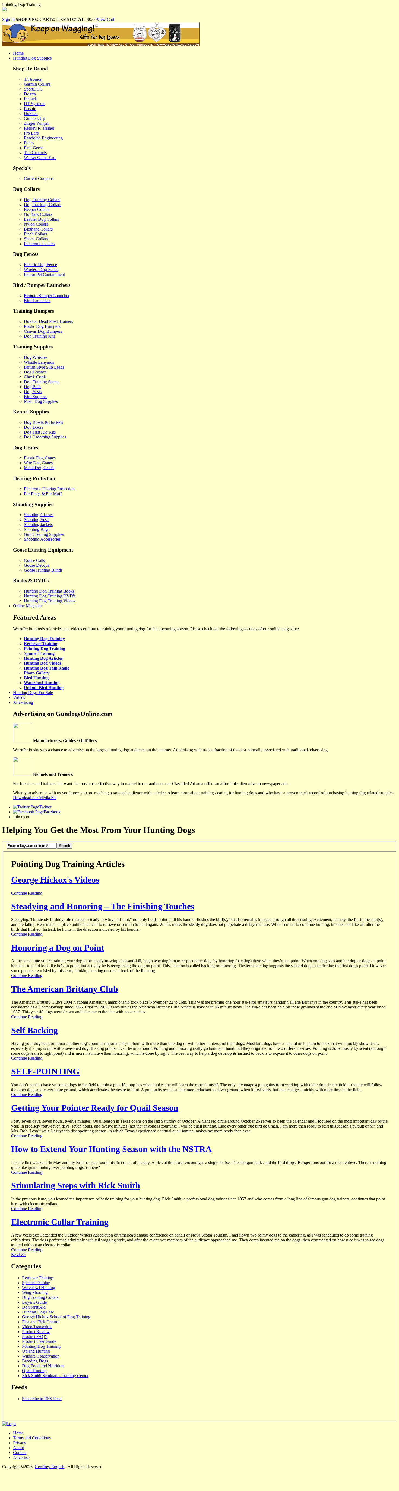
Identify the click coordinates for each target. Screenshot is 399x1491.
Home (18, 53)
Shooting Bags (36, 529)
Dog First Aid (34, 1307)
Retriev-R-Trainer (39, 128)
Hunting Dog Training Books (49, 591)
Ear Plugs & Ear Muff (43, 493)
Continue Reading (26, 893)
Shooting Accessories (42, 539)
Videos (19, 697)
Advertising (23, 702)
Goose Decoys (36, 565)
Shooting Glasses (38, 514)
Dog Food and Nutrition (43, 1366)
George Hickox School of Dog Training (56, 1317)
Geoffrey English (49, 1466)
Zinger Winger (36, 123)
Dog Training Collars (42, 199)
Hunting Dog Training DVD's (49, 596)
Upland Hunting (36, 1351)
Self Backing (34, 1030)
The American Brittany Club (64, 989)
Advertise (21, 1457)
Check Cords (35, 377)
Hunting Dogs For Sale (33, 692)
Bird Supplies (35, 396)
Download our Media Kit (34, 797)
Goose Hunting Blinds (43, 570)
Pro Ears (31, 133)
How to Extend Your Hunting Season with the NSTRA (111, 1149)
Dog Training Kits (39, 336)
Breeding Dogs (35, 1361)
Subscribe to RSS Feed (42, 1398)
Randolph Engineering (43, 138)
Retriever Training (41, 643)
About (18, 1447)
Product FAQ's (34, 1336)
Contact (19, 1452)
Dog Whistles (35, 357)
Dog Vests (33, 391)
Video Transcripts (37, 1326)
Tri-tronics (33, 79)
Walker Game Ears (40, 157)
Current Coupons (38, 178)
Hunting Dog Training (44, 638)
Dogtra (30, 94)
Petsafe (30, 108)
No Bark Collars (38, 214)
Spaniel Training (39, 653)
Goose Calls (34, 560)
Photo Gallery (36, 673)
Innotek (30, 99)
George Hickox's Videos (55, 880)
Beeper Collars (36, 209)
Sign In (8, 19)
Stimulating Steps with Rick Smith (75, 1185)
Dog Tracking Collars (42, 204)
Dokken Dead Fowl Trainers (48, 321)
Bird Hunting (36, 678)
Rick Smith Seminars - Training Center (55, 1375)
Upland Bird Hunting (44, 687)
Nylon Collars (36, 224)
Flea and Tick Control (40, 1321)
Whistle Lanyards (39, 362)
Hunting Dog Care (38, 1312)
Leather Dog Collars (41, 219)
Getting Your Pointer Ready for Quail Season (94, 1108)
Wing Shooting (35, 1292)
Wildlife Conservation (40, 1356)
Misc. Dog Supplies (41, 401)
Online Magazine (28, 605)
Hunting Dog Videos (42, 663)
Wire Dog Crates (38, 462)
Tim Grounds (35, 152)
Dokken (31, 113)
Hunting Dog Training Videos (49, 601)
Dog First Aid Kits (40, 432)
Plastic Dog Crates (40, 458)
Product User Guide (39, 1341)
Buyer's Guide (34, 1302)
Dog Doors (33, 427)
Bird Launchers (37, 300)
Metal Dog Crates (39, 467)
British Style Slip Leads (44, 367)
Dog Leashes (35, 372)
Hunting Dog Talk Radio (46, 668)
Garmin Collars (37, 84)
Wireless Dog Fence (41, 269)
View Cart (105, 19)
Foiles (29, 143)
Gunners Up (34, 118)
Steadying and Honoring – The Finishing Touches (102, 906)
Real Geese (33, 147)
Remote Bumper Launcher (46, 295)
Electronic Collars (39, 243)
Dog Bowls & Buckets (43, 422)
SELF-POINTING (45, 1071)
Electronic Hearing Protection (49, 489)
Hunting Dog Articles (43, 658)
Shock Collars (36, 238)
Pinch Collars (35, 234)
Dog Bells (32, 386)
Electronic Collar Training (60, 1222)
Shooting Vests (36, 519)
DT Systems (34, 103)
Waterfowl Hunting (41, 682)
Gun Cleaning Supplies (44, 534)
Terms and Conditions (32, 1438)
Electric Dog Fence (40, 264)
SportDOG (33, 89)
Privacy (19, 1442)
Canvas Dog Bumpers (43, 331)
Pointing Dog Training (44, 648)
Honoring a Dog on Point (57, 948)
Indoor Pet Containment (44, 274)
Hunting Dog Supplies (32, 58)
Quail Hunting (34, 1370)
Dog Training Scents (41, 381)
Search (64, 846)
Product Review (36, 1331)
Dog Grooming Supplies (45, 437)
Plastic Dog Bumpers (42, 326)
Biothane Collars (38, 229)
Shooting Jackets (38, 524)
